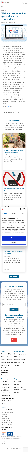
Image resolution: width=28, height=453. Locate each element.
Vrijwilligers (5, 390)
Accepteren (14, 237)
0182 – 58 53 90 (6, 409)
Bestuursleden (5, 387)
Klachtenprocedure (6, 446)
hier (9, 106)
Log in (3, 403)
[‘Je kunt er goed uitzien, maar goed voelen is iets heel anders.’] (14, 140)
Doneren (17, 384)
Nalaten (16, 392)
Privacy (4, 443)
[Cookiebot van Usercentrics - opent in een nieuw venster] (20, 209)
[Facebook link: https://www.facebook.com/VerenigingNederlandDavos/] (8, 448)
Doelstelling (5, 384)
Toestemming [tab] (5, 213)
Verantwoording (6, 395)
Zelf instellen (13, 242)
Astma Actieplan (6, 359)
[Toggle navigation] (25, 3)
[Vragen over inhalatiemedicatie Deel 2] (14, 179)
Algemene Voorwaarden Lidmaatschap (11, 438)
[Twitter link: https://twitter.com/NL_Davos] (11, 448)
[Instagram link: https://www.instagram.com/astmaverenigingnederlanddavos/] (20, 448)
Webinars (17, 357)
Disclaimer (4, 441)
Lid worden (18, 381)
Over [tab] (23, 213)
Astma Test (4, 357)
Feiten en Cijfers (6, 354)
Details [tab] (14, 213)
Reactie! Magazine (20, 359)
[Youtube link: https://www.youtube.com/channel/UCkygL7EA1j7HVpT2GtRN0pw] (17, 448)
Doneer (14, 340)
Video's (16, 365)
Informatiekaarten (7, 362)
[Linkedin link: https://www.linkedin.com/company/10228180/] (14, 448)
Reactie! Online (19, 362)
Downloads (4, 375)
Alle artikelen (14, 276)
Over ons (4, 381)
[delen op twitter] (16, 112)
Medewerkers (5, 393)
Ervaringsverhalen (20, 354)
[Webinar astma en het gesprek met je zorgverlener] (14, 33)
